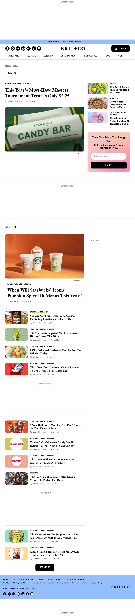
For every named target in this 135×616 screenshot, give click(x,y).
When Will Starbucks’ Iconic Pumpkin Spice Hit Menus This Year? (44, 293)
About (6, 579)
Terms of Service (47, 583)
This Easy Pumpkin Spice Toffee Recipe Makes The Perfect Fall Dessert (52, 478)
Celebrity (48, 56)
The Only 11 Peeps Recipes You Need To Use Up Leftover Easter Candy (119, 90)
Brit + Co (14, 302)
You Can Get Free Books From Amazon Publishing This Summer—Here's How (52, 317)
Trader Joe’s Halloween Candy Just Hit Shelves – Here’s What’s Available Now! (52, 444)
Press (14, 579)
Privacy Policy (63, 583)
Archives (75, 583)
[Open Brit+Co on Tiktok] (27, 593)
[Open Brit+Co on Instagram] (13, 593)
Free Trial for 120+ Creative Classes (64, 42)
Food (107, 56)
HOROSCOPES (90, 56)
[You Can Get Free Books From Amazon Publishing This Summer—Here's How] (16, 318)
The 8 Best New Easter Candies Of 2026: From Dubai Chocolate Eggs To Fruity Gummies (119, 121)
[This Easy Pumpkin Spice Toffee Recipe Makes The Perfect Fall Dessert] (16, 478)
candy (15, 66)
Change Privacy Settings (92, 583)
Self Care (31, 56)
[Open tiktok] (34, 48)
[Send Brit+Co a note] (39, 48)
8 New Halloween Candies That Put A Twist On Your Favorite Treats (55, 427)
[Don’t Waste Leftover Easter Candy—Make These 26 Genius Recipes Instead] (98, 103)
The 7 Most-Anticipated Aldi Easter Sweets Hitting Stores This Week (54, 334)
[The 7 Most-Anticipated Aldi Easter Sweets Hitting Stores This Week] (16, 335)
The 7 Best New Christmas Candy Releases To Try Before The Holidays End (54, 369)
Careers (50, 579)
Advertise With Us (26, 579)
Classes (40, 579)
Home (8, 66)
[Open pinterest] (13, 48)
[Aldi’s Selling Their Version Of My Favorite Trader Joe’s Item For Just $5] (16, 553)
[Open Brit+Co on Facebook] (4, 593)
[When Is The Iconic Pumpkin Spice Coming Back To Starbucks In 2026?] (44, 256)
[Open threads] (28, 48)
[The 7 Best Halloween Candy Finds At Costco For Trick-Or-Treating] (16, 461)
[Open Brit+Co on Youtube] (18, 594)
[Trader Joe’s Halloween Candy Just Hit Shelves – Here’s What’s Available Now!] (16, 444)
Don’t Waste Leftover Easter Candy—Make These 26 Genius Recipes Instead (119, 105)
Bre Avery (37, 357)
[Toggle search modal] (107, 48)
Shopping (14, 56)
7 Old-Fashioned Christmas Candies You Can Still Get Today (55, 352)
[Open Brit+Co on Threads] (23, 593)
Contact (59, 579)
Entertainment (68, 56)
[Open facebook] (7, 48)
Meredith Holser (15, 102)
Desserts (114, 84)
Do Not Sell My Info (75, 579)
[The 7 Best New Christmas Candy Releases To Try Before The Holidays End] (16, 369)
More (121, 56)
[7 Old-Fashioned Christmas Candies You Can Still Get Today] (16, 352)
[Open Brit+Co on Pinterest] (9, 594)
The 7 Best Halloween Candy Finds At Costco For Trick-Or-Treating (52, 461)
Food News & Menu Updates (17, 84)
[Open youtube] (23, 48)
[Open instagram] (18, 48)
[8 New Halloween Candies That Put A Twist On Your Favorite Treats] (16, 427)
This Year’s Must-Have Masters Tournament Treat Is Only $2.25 (37, 93)
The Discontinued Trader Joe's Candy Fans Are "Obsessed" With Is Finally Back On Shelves (54, 536)
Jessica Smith (38, 484)
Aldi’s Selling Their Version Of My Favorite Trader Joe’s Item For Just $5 (54, 553)
